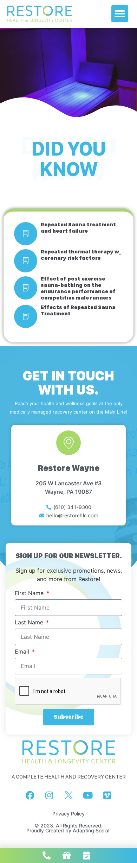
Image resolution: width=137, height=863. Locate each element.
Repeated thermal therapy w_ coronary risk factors (81, 254)
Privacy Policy (68, 814)
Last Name (30, 622)
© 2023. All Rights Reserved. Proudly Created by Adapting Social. (68, 828)
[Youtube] (88, 795)
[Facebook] (30, 795)
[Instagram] (49, 795)
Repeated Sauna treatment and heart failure (78, 227)
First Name (30, 593)
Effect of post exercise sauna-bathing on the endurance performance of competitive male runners (78, 288)
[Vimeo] (107, 795)
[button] (119, 13)
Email (23, 652)
